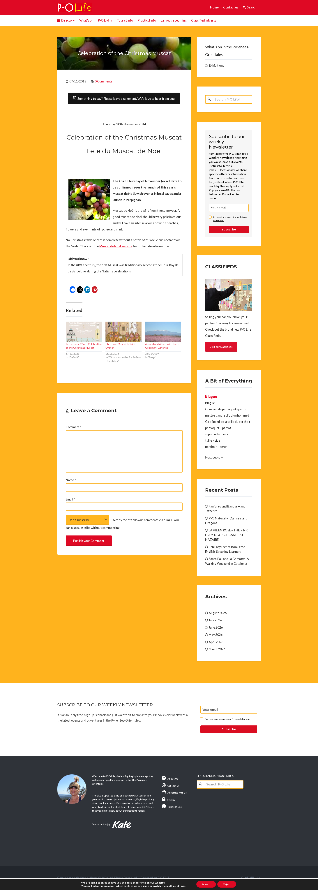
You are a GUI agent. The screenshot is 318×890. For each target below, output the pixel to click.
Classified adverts (203, 20)
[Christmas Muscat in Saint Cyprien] (123, 332)
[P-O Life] (74, 7)
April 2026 (216, 642)
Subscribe (229, 229)
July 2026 (215, 620)
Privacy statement (241, 719)
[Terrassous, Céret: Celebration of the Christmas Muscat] (84, 332)
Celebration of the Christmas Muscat (124, 53)
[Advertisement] (124, 590)
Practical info (147, 20)
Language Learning (174, 20)
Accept (206, 884)
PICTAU (163, 878)
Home (214, 7)
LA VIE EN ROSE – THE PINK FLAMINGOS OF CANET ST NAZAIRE (226, 535)
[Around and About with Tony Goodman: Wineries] (163, 332)
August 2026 (218, 613)
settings (180, 885)
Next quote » (214, 457)
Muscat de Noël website (115, 246)
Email (70, 499)
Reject (227, 884)
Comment (73, 427)
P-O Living (105, 20)
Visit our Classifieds (221, 346)
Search (251, 7)
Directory (68, 20)
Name (71, 480)
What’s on (86, 20)
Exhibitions (216, 65)
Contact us (230, 7)
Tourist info (125, 20)
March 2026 (217, 649)
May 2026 (216, 635)
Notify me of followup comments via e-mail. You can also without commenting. (122, 524)
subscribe (83, 528)
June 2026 (216, 627)
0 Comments (103, 81)
